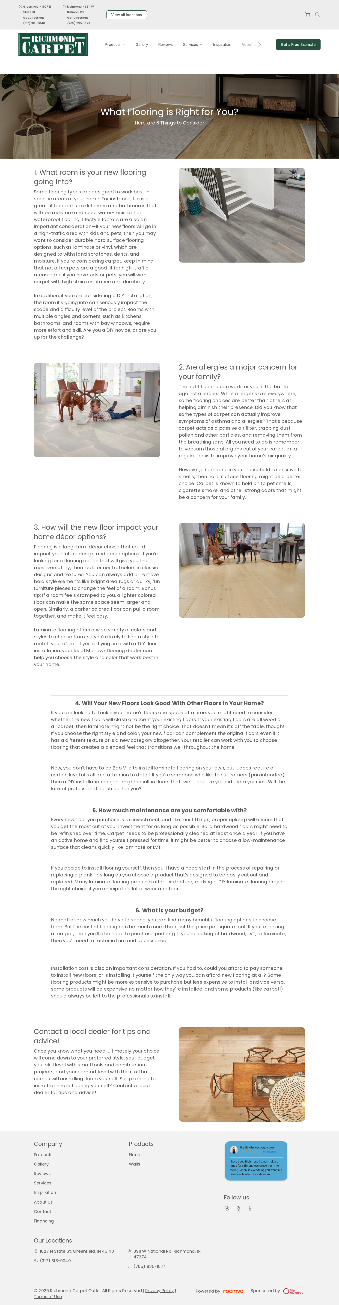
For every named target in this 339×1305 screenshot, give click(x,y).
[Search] (318, 15)
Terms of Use (48, 1296)
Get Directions (34, 18)
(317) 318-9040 (34, 23)
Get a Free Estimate (298, 44)
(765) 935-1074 (78, 23)
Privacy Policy (159, 1290)
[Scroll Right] (257, 44)
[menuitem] (115, 44)
